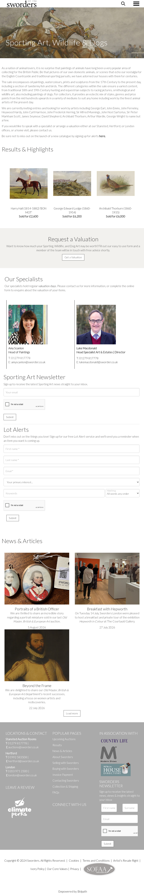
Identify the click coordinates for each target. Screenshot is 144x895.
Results (57, 745)
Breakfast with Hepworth (107, 609)
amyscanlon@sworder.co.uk (28, 362)
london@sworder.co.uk (21, 775)
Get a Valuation (73, 257)
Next (139, 184)
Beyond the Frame (36, 685)
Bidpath (82, 891)
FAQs (55, 792)
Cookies (74, 860)
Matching (111, 490)
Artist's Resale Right (125, 860)
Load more (72, 713)
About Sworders (62, 757)
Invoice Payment (62, 774)
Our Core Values (57, 869)
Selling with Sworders (65, 762)
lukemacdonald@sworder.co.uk (98, 362)
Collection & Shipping (65, 786)
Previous (4, 184)
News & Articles (62, 751)
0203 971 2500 (18, 771)
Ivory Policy (37, 869)
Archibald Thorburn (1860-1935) (72, 212)
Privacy (74, 869)
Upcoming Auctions (64, 739)
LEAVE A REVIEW (20, 787)
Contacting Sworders (65, 780)
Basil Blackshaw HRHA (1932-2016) (116, 212)
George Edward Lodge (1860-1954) (28, 212)
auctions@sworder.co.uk (22, 747)
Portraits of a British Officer (37, 609)
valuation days (47, 286)
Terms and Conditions (96, 860)
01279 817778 (17, 743)
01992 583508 (17, 757)
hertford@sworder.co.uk (23, 761)
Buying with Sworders (65, 768)
